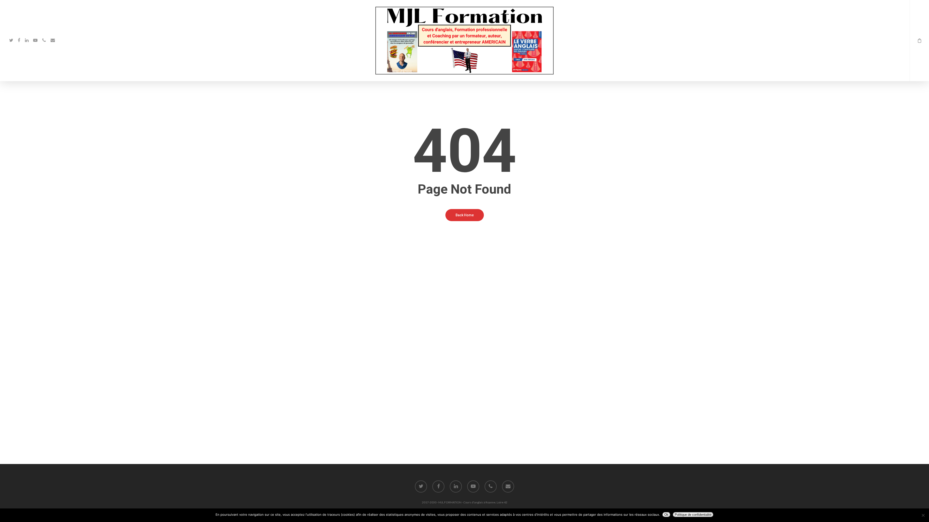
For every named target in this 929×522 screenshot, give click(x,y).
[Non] (923, 515)
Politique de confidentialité (693, 514)
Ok (666, 514)
